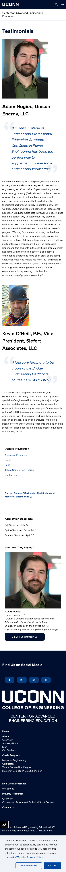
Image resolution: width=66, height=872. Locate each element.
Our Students (9, 750)
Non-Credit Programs (14, 783)
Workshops (8, 788)
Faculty (9, 460)
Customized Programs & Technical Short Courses (28, 802)
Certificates (8, 763)
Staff (4, 746)
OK (50, 865)
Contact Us (11, 475)
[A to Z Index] (62, 4)
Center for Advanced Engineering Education (22, 14)
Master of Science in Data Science (20, 770)
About (5, 736)
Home (5, 731)
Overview (7, 739)
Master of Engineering (14, 760)
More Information (28, 865)
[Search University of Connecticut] (56, 4)
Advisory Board (10, 743)
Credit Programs (11, 755)
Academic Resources (16, 455)
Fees (7, 465)
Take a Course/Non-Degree (19, 470)
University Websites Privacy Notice (24, 857)
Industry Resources (12, 793)
